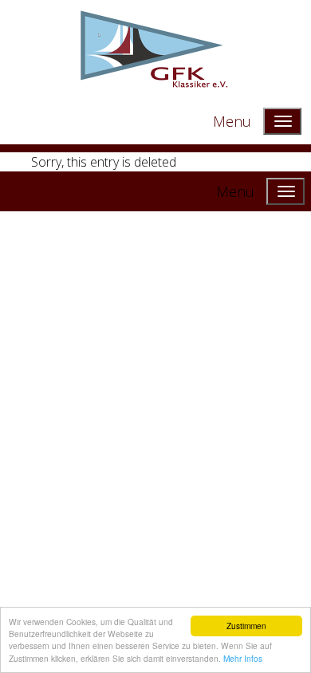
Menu (232, 121)
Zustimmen (246, 626)
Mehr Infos (242, 658)
